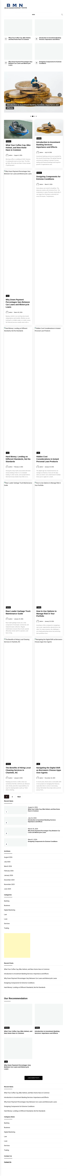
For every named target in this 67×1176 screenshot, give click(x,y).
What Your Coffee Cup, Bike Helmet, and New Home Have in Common (18, 147)
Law (5, 914)
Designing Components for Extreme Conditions (42, 841)
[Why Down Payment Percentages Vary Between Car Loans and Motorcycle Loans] (18, 1048)
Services (8, 607)
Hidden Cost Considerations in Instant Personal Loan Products (47, 459)
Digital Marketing (9, 910)
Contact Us (7, 1162)
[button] (33, 15)
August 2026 (8, 857)
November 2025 (9, 884)
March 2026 (8, 866)
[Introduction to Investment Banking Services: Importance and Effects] (49, 1014)
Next (19, 797)
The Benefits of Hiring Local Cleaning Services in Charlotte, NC (18, 770)
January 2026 (8, 875)
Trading (39, 607)
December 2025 (9, 880)
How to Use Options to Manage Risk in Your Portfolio (46, 613)
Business (9, 141)
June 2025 (7, 889)
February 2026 (8, 871)
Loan (8, 100)
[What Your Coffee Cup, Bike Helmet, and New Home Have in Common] (18, 1014)
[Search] (62, 14)
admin (10, 155)
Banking (39, 138)
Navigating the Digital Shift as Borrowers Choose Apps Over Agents (48, 770)
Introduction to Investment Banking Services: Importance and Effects (48, 144)
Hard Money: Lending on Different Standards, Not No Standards (18, 459)
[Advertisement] (17, 945)
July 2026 (7, 862)
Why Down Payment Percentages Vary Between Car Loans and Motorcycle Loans (20, 63)
